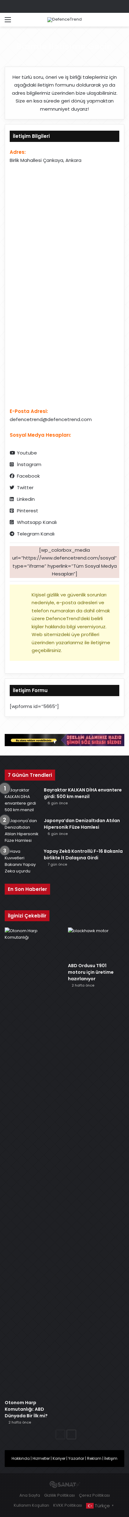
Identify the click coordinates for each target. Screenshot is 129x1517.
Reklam (94, 1458)
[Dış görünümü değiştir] (110, 22)
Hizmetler (41, 1458)
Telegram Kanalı (35, 533)
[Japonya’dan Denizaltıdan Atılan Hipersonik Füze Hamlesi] (22, 830)
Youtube (27, 453)
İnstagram (29, 464)
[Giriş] (19, 22)
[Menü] (8, 22)
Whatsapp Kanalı (37, 522)
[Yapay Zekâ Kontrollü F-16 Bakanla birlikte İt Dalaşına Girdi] (22, 861)
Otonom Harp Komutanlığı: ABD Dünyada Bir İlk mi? (26, 1409)
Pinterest (27, 510)
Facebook (28, 476)
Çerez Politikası (94, 1495)
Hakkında (21, 1458)
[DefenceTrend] (64, 19)
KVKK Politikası (67, 1505)
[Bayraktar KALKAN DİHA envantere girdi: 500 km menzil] (22, 800)
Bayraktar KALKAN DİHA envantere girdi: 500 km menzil (83, 793)
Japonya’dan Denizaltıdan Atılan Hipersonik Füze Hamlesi (82, 823)
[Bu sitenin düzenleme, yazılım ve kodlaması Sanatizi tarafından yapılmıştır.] (64, 1485)
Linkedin (26, 499)
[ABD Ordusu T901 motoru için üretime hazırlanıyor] (96, 943)
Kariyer (59, 1458)
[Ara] (121, 22)
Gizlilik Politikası (59, 1495)
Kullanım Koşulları (31, 1505)
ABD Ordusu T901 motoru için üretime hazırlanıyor (91, 972)
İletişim (110, 1458)
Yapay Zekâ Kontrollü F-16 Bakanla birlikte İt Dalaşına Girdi (83, 854)
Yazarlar (76, 1458)
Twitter (25, 487)
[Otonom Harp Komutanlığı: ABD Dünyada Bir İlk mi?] (33, 1161)
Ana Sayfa (29, 1495)
